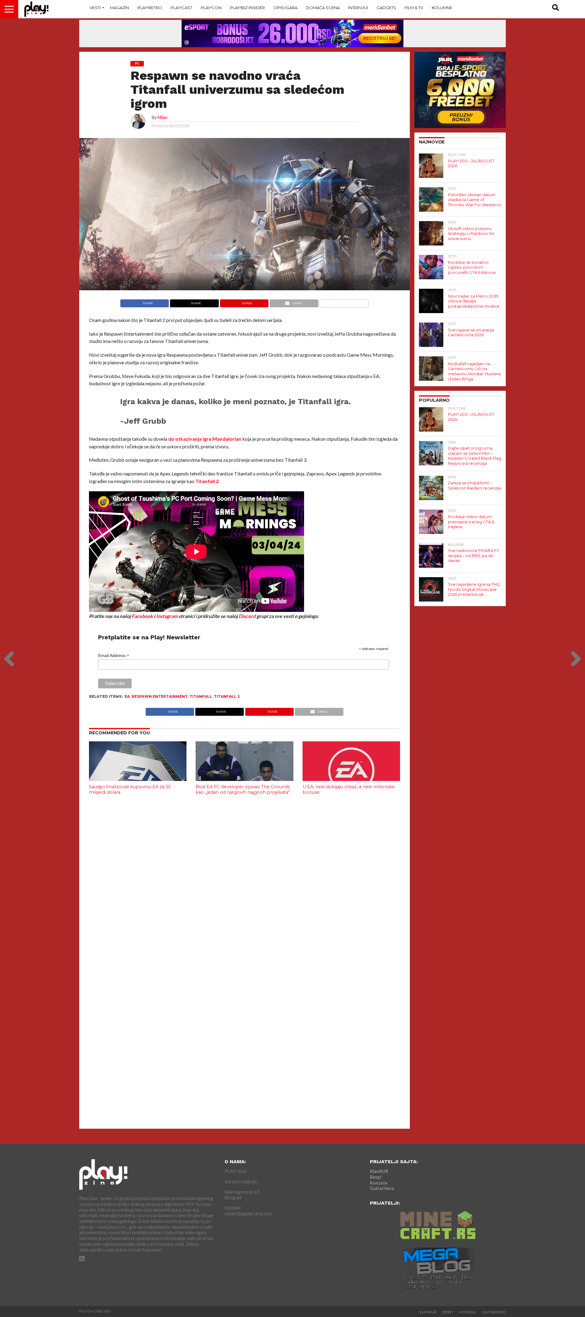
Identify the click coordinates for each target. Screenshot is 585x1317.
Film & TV (414, 7)
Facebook (142, 616)
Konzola (378, 1182)
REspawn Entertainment (160, 696)
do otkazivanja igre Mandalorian (204, 439)
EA (127, 696)
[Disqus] (244, 880)
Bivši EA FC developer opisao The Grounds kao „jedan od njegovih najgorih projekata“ (243, 789)
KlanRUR (379, 1171)
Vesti (95, 7)
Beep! (376, 1177)
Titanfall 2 (206, 481)
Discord (247, 616)
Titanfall (201, 696)
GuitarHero (382, 1188)
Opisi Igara (285, 7)
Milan (163, 117)
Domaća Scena (323, 7)
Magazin (119, 7)
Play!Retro (149, 7)
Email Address (113, 655)
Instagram (167, 616)
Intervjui (358, 7)
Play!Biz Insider (247, 7)
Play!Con (211, 7)
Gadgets (386, 7)
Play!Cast (181, 7)
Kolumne (442, 7)
